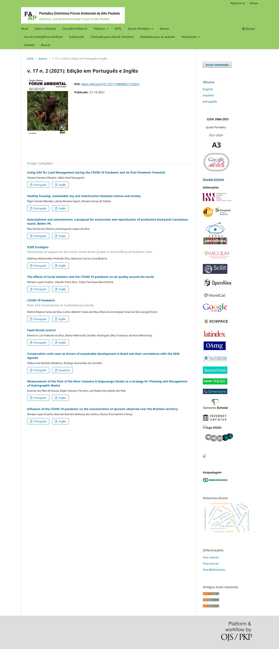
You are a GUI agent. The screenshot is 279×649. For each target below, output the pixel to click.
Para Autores (211, 563)
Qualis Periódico (139, 28)
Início (30, 58)
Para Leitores (211, 557)
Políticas (100, 28)
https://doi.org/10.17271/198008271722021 (110, 84)
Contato (29, 45)
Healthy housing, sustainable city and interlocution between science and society (84, 196)
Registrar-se (237, 3)
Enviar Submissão (217, 64)
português (210, 101)
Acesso (254, 3)
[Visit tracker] (204, 456)
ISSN (118, 28)
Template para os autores (157, 37)
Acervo (164, 28)
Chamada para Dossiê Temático (112, 37)
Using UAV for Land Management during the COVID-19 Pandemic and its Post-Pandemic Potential (96, 172)
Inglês (62, 185)
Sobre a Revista (45, 28)
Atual (24, 28)
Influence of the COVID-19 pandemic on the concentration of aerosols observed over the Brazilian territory (102, 409)
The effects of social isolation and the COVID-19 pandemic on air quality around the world (90, 277)
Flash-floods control (41, 330)
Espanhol (64, 370)
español (208, 95)
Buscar (45, 45)
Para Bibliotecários (214, 569)
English (208, 89)
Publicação (189, 37)
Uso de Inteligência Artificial (43, 37)
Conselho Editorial (74, 28)
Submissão (76, 37)
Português (39, 185)
